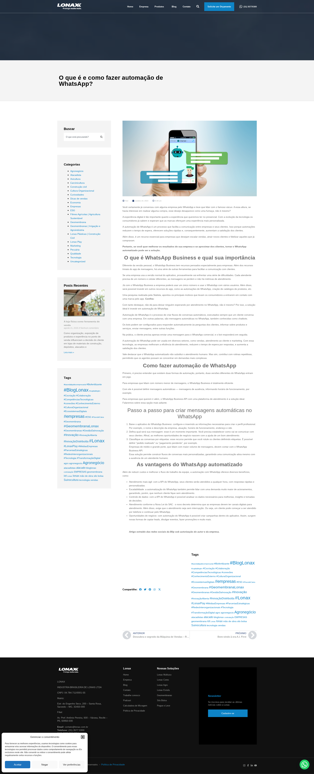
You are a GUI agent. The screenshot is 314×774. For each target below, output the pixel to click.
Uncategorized (77, 261)
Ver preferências (71, 764)
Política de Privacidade (113, 764)
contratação (68, 472)
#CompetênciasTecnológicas (78, 399)
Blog (174, 6)
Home (130, 6)
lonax (76, 475)
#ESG (88, 417)
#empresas (74, 416)
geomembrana (94, 471)
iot (65, 475)
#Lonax (97, 440)
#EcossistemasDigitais (75, 411)
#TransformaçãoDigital (88, 458)
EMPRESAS (80, 471)
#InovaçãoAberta (88, 435)
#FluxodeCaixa (98, 417)
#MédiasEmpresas (88, 446)
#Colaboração (83, 395)
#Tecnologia (70, 458)
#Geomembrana (72, 421)
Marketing (75, 245)
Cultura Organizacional (82, 190)
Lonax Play (76, 241)
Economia (75, 202)
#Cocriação (70, 395)
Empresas (75, 206)
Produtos (159, 6)
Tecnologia (75, 257)
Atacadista (75, 175)
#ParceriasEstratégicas (76, 450)
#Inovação (71, 435)
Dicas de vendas (78, 198)
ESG (72, 210)
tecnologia (84, 480)
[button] (82, 737)
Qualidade (75, 253)
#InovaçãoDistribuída (76, 441)
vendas (94, 480)
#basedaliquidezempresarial (75, 385)
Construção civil (78, 186)
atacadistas (70, 468)
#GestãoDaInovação (93, 430)
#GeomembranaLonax (81, 426)
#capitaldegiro (94, 391)
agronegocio (75, 463)
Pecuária (74, 249)
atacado (81, 467)
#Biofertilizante (94, 384)
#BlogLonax (76, 390)
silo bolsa (98, 476)
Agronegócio (76, 171)
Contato (187, 6)
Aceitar (17, 764)
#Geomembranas (73, 430)
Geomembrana (78, 222)
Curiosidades (77, 194)
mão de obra (86, 476)
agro (66, 463)
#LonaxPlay (71, 446)
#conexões (69, 403)
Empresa (143, 6)
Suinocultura (71, 479)
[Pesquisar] (101, 137)
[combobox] (81, 137)
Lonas (69, 476)
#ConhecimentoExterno (88, 403)
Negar (44, 764)
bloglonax (91, 468)
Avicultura (75, 179)
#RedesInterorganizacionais (78, 454)
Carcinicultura (77, 183)
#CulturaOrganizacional (76, 407)
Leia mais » (69, 352)
